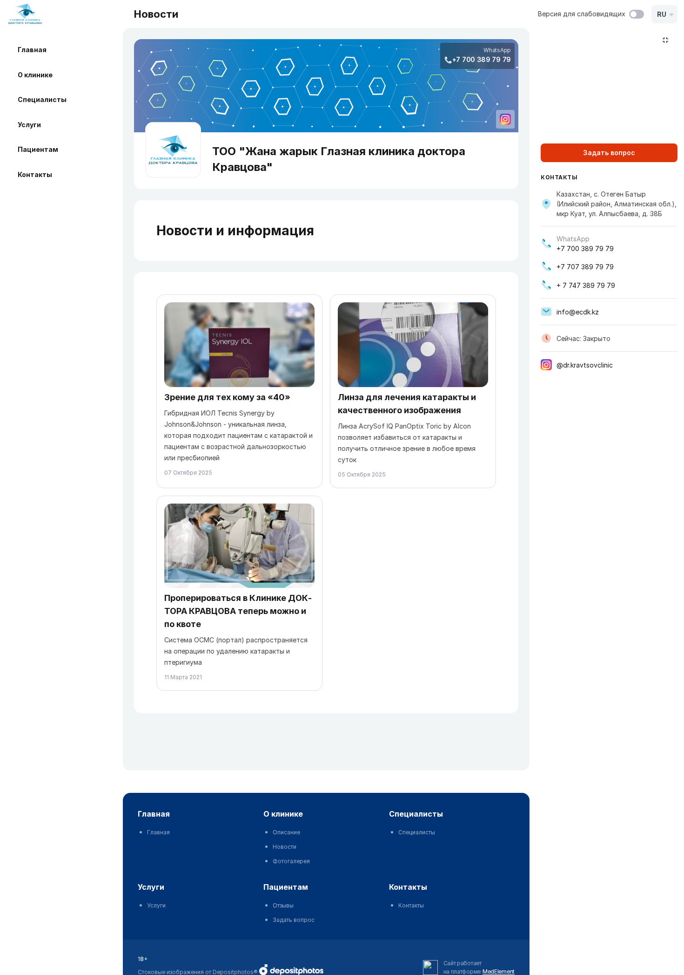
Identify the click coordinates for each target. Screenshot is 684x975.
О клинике (35, 75)
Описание (286, 832)
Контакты (35, 174)
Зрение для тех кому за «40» (227, 397)
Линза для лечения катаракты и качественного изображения (407, 403)
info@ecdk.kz (578, 312)
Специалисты (42, 99)
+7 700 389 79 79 (481, 59)
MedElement (499, 971)
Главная (32, 50)
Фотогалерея (291, 861)
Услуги (29, 125)
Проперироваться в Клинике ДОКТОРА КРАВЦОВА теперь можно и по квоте (238, 611)
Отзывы (283, 905)
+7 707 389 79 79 (585, 267)
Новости (284, 846)
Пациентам (38, 149)
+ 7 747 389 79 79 (586, 285)
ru (661, 14)
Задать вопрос (294, 919)
